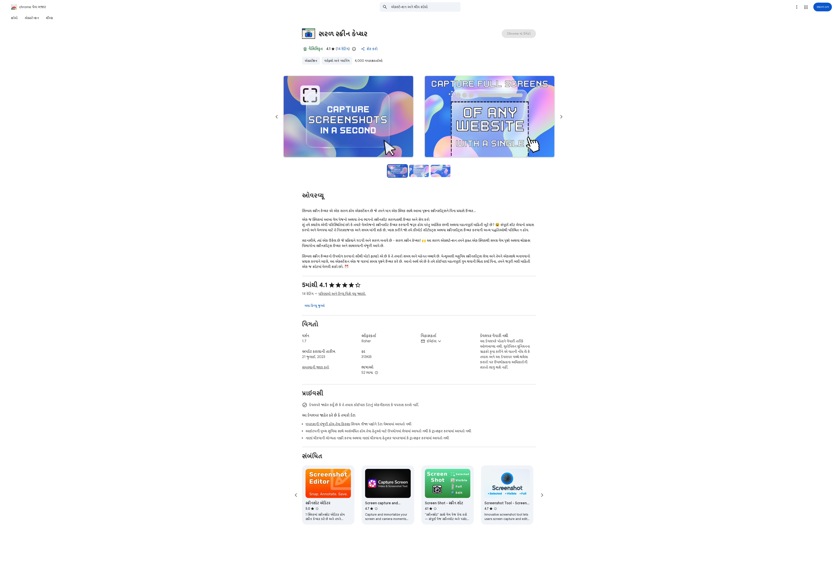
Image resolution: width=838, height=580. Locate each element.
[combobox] (425, 7)
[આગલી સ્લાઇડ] (561, 116)
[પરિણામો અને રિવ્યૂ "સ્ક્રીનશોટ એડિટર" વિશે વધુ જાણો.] (317, 508)
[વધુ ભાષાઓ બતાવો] (376, 372)
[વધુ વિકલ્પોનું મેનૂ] (796, 7)
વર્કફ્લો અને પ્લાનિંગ (337, 61)
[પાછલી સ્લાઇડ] (276, 116)
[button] (806, 7)
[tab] (14, 18)
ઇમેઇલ (431, 341)
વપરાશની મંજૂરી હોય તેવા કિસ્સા (328, 424)
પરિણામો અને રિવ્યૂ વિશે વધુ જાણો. (342, 294)
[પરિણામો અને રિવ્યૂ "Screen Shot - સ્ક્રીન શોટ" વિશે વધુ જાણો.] (435, 508)
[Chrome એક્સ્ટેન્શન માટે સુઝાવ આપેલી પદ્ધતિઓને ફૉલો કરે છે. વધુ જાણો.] (305, 49)
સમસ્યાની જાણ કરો (315, 367)
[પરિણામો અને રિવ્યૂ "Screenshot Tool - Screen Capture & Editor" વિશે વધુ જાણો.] (495, 508)
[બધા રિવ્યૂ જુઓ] (314, 305)
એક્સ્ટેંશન (311, 61)
